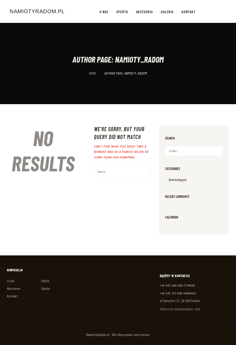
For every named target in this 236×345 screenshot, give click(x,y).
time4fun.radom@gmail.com (180, 309)
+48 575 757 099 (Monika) (178, 293)
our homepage (124, 157)
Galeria (45, 289)
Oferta (45, 281)
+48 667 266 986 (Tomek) (177, 285)
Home (92, 73)
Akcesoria (13, 289)
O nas (10, 281)
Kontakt (12, 296)
